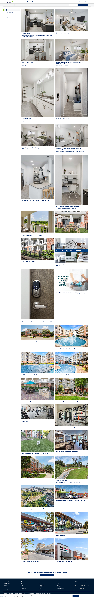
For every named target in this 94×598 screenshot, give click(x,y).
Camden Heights (18, 4)
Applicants (58, 585)
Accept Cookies (76, 595)
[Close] (92, 596)
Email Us (40, 586)
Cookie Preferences (68, 595)
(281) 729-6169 (6, 583)
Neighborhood (39, 4)
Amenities (24, 4)
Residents (58, 583)
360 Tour (50, 4)
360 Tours (41, 583)
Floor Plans (29, 4)
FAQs (55, 4)
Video (34, 4)
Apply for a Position (60, 588)
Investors (40, 1)
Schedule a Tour (42, 585)
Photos (46, 4)
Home (17, 1)
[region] (47, 596)
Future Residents (60, 586)
